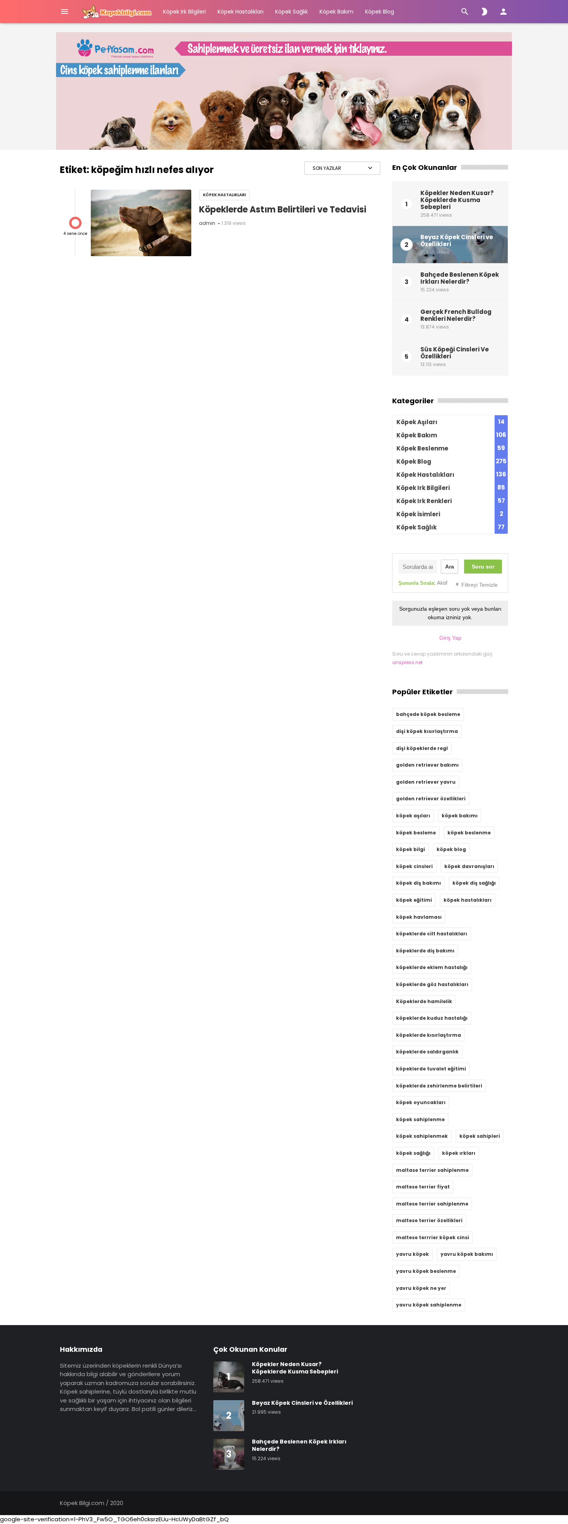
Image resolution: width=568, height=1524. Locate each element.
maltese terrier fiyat (423, 1186)
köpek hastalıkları (467, 900)
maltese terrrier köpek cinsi (432, 1237)
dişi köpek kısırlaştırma (427, 731)
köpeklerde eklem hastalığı (432, 967)
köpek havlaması (419, 917)
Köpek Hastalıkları (241, 11)
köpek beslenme (469, 832)
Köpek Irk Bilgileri (184, 11)
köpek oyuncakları (421, 1102)
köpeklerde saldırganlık (427, 1051)
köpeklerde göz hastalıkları (432, 984)
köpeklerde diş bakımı (425, 950)
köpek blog (451, 849)
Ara (449, 566)
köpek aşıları (413, 815)
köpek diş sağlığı (474, 883)
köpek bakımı (460, 815)
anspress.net (407, 662)
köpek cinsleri (414, 866)
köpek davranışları (469, 866)
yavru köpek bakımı (466, 1254)
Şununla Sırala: (422, 583)
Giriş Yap (450, 638)
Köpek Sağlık (291, 11)
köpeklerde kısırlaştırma (428, 1035)
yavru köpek (412, 1254)
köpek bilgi (410, 849)
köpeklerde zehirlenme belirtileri (439, 1085)
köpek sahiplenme (420, 1119)
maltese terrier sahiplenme (432, 1203)
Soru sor (483, 566)
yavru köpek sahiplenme (428, 1304)
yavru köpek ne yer (421, 1288)
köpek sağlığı (413, 1153)
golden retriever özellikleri (431, 798)
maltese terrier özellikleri (429, 1220)
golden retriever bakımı (427, 765)
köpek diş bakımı (418, 883)
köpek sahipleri (479, 1136)
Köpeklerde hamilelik (424, 1001)
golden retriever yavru (426, 782)
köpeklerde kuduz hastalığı (432, 1018)
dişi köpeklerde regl (422, 748)
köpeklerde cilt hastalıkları (431, 933)
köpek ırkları (458, 1153)
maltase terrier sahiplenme (432, 1170)
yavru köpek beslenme (426, 1271)
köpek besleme (416, 832)
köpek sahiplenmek (422, 1136)
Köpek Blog (379, 11)
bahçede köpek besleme (428, 714)
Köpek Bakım (337, 11)
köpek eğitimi (414, 900)
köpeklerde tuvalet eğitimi (431, 1068)
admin (207, 223)
